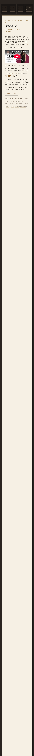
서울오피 (6, 98)
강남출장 (12, 106)
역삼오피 (4, 8)
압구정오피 (28, 8)
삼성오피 (18, 101)
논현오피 (20, 8)
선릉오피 (22, 101)
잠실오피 (16, 103)
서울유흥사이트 (13, 109)
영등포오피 (21, 103)
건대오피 (6, 103)
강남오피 (11, 98)
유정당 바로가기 (11, 93)
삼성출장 (14, 73)
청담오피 (12, 8)
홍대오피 (11, 103)
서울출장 (25, 71)
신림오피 (26, 103)
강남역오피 (17, 98)
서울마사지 (19, 109)
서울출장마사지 (9, 76)
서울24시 (7, 109)
